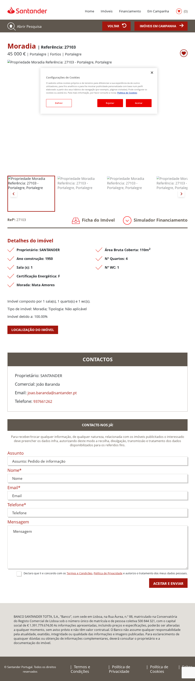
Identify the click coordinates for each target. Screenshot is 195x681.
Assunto (15, 453)
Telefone (16, 504)
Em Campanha (158, 11)
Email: (21, 392)
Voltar (113, 26)
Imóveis (107, 11)
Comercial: (25, 384)
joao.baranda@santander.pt (52, 392)
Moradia (41, 46)
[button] (31, 194)
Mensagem (18, 522)
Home (89, 11)
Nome (14, 470)
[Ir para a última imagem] (13, 193)
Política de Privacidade (108, 573)
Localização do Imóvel (32, 330)
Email (13, 487)
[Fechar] (152, 72)
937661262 (42, 401)
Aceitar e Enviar (168, 583)
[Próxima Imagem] (181, 193)
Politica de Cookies (127, 92)
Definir (59, 103)
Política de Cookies (159, 669)
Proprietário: (27, 375)
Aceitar (139, 103)
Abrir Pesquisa (29, 26)
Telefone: (23, 401)
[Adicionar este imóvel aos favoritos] (184, 53)
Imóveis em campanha (158, 26)
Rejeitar (110, 103)
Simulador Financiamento (160, 220)
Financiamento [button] (130, 11)
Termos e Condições (79, 573)
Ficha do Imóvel (98, 220)
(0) (186, 11)
